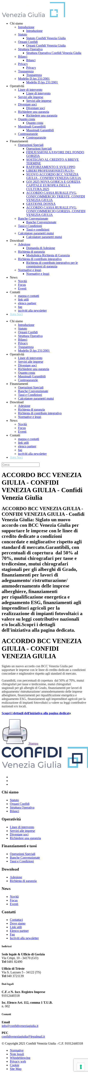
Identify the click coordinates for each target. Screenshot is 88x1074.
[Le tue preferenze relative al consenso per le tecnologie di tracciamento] (81, 1067)
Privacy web (18, 1061)
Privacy (23, 64)
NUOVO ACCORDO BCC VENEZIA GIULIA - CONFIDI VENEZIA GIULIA (53, 176)
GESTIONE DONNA (41, 204)
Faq (12, 934)
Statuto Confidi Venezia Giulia (46, 38)
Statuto (22, 34)
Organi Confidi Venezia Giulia (46, 45)
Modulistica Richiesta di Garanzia (48, 255)
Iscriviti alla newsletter (24, 938)
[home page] (33, 16)
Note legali (17, 1054)
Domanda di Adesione (40, 248)
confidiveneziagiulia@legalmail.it (23, 1036)
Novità (22, 281)
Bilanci (22, 56)
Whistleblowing (20, 1057)
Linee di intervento (30, 89)
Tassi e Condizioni (30, 226)
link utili (23, 299)
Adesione (24, 244)
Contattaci (16, 919)
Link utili (16, 927)
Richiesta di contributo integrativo (40, 259)
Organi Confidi (28, 42)
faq (20, 307)
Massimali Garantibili (32, 126)
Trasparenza (26, 71)
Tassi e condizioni (37, 229)
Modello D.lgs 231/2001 (34, 78)
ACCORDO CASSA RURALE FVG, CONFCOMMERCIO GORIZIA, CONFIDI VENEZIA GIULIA (55, 211)
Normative (17, 1050)
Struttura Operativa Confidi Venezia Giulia (53, 53)
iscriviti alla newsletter (32, 310)
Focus (22, 284)
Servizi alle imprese (30, 97)
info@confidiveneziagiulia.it (20, 1026)
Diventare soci (27, 104)
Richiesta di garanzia (31, 251)
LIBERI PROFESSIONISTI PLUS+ (50, 170)
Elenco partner (19, 930)
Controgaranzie (28, 134)
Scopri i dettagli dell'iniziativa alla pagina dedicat (35, 713)
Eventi (22, 288)
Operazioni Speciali (30, 145)
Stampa (33, 743)
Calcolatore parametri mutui (36, 233)
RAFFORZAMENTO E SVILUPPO (50, 167)
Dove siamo (17, 923)
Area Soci (16, 314)
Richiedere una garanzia (33, 111)
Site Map (15, 1069)
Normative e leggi (29, 270)
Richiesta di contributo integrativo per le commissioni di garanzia (52, 264)
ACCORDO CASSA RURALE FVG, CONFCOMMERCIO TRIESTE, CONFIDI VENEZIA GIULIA (55, 196)
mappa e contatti (28, 296)
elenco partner (27, 303)
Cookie (14, 1065)
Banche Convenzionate (33, 218)
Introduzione (26, 27)
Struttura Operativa (30, 49)
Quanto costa (26, 119)
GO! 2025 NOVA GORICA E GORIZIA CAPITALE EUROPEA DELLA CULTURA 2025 (53, 185)
